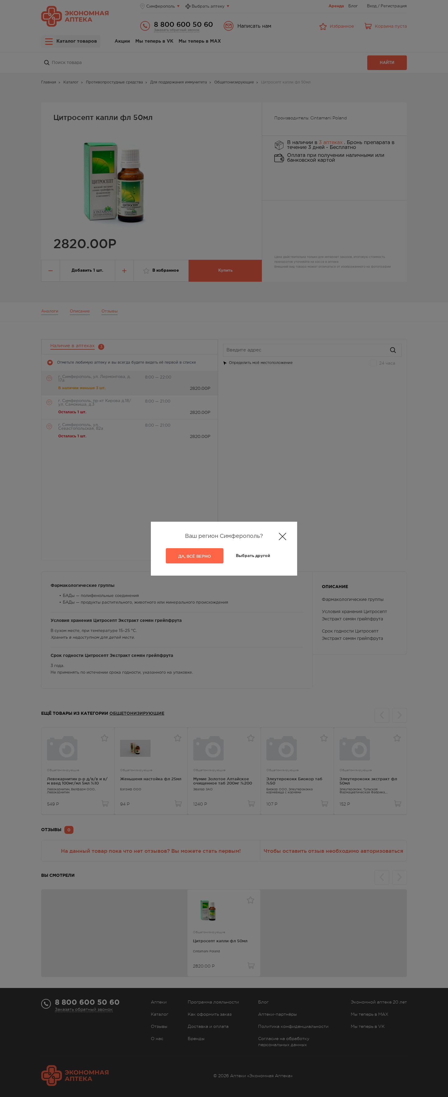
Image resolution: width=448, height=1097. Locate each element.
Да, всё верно (194, 556)
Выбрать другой (253, 556)
